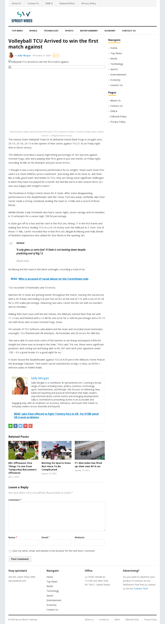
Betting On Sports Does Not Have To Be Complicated (56, 466)
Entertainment (89, 30)
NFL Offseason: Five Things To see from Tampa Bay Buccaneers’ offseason (22, 467)
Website (79, 537)
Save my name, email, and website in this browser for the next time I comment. (53, 550)
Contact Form (141, 588)
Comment (15, 499)
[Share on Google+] (30, 426)
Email (46, 537)
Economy (110, 30)
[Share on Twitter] (20, 426)
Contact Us (33, 3)
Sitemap (33, 619)
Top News (17, 30)
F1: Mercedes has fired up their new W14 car (88, 464)
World (33, 30)
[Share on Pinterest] (25, 426)
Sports (69, 30)
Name (12, 537)
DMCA (49, 3)
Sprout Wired (21, 619)
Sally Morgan (24, 55)
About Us (16, 3)
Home (113, 47)
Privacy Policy (89, 3)
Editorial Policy (67, 3)
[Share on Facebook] (15, 426)
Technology (51, 30)
